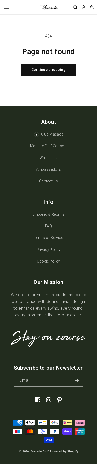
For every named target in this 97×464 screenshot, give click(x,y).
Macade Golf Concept (48, 146)
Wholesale (48, 157)
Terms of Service (48, 238)
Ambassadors (48, 169)
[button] (6, 7)
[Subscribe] (77, 381)
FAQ (48, 226)
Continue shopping (48, 70)
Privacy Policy (48, 250)
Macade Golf (40, 451)
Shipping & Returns (48, 214)
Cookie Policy (48, 261)
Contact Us (48, 181)
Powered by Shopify (64, 451)
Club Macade (52, 134)
